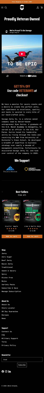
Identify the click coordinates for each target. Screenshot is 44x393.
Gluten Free (7, 277)
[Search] (7, 7)
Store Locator (8, 308)
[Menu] (2, 7)
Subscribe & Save (10, 288)
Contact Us (7, 331)
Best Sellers (22, 191)
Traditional (7, 267)
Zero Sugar (7, 257)
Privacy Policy (9, 345)
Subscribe (22, 365)
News (4, 318)
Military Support (10, 338)
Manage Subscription (11, 291)
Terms (4, 342)
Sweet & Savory (9, 271)
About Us (6, 304)
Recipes (5, 315)
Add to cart (11, 236)
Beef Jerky (7, 260)
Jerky (4, 253)
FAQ (3, 335)
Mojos (4, 281)
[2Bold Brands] (22, 7)
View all (22, 195)
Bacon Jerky (7, 264)
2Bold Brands (12, 386)
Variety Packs (8, 284)
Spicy (4, 274)
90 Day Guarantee (10, 311)
